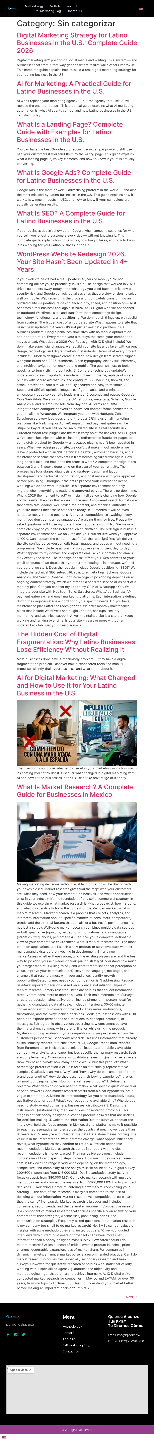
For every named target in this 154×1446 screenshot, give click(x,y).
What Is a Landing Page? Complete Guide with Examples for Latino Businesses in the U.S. (70, 132)
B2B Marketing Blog (48, 11)
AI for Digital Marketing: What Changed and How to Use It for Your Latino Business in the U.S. (76, 685)
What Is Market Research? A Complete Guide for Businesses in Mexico (75, 790)
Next (131, 1297)
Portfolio (55, 6)
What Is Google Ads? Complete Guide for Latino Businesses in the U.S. (74, 176)
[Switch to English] (141, 8)
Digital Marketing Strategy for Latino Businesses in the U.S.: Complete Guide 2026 (77, 42)
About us (73, 6)
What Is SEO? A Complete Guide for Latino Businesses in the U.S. (71, 217)
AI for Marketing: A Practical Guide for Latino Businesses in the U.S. (74, 87)
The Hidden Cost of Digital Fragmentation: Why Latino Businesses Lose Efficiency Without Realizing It (76, 641)
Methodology (34, 6)
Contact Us (75, 11)
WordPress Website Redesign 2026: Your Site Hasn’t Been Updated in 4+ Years (72, 261)
